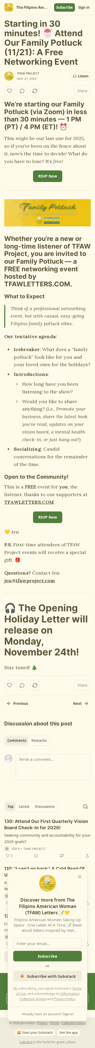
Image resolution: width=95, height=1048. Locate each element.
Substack (26, 1042)
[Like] (9, 91)
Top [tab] (10, 806)
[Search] (85, 806)
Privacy (42, 1023)
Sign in (84, 7)
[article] (47, 838)
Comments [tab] (16, 740)
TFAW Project (28, 73)
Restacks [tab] (39, 740)
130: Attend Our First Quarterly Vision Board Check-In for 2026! (46, 824)
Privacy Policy (64, 998)
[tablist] (27, 740)
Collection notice (73, 1023)
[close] (79, 877)
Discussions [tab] (45, 806)
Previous (20, 703)
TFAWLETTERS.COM (29, 502)
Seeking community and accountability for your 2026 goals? (47, 838)
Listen (83, 76)
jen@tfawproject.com (29, 580)
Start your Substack (37, 1032)
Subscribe (64, 7)
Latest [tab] (24, 806)
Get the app (68, 1032)
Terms (54, 1023)
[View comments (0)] (22, 91)
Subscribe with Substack (51, 976)
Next (77, 703)
